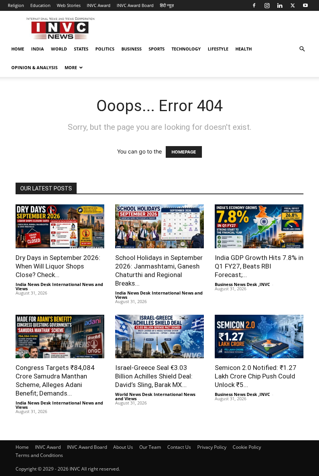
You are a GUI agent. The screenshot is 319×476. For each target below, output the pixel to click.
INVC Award (98, 5)
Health (243, 49)
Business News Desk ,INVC (242, 284)
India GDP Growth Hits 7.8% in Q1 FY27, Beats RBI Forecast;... (259, 266)
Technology (186, 49)
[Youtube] (305, 5)
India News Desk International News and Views (59, 286)
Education (40, 5)
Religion (16, 5)
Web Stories (69, 5)
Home (17, 49)
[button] (302, 49)
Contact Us (179, 447)
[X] (292, 5)
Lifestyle (218, 49)
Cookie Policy (247, 447)
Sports (157, 49)
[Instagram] (267, 5)
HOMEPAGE (184, 152)
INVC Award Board (135, 5)
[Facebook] (254, 5)
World (59, 49)
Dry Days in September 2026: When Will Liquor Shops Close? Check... (58, 266)
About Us (123, 447)
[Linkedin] (280, 5)
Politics (104, 49)
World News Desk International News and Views (155, 396)
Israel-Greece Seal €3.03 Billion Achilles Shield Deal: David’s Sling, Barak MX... (154, 376)
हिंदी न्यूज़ (167, 5)
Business (131, 49)
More (71, 67)
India (37, 49)
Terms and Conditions (39, 455)
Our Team (150, 447)
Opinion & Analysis (34, 67)
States (81, 49)
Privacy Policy (211, 447)
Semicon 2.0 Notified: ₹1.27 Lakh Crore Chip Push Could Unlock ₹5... (255, 376)
